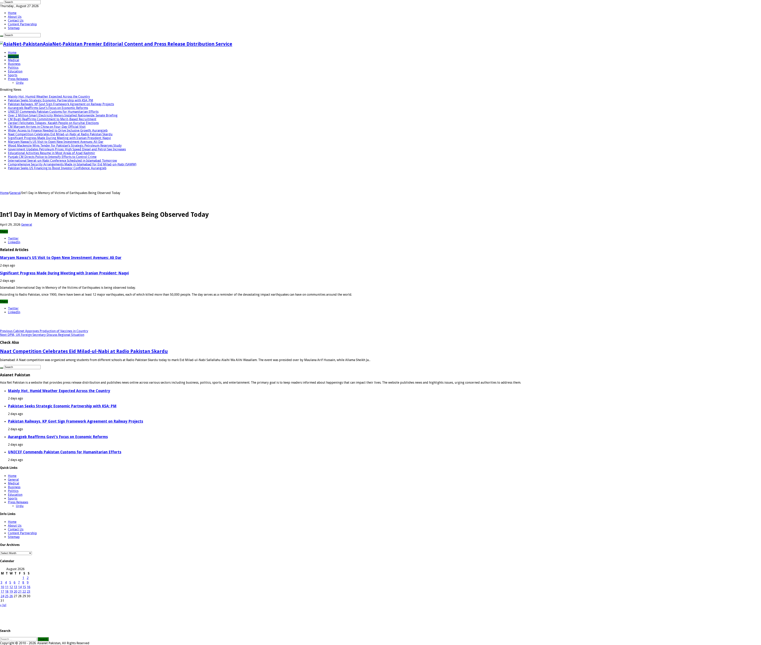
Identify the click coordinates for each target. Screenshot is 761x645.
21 (20, 591)
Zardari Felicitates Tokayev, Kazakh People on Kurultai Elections (53, 123)
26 (11, 596)
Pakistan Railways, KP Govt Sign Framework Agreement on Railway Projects (61, 104)
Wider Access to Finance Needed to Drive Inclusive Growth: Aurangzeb (58, 130)
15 (24, 587)
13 (15, 587)
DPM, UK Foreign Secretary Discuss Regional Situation (42, 335)
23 (28, 591)
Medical (13, 60)
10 (2, 587)
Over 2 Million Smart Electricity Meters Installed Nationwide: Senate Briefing (63, 115)
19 (11, 591)
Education (15, 71)
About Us (14, 17)
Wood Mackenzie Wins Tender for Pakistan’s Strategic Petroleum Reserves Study (65, 145)
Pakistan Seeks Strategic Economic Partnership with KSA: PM (50, 100)
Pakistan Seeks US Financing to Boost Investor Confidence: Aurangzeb (57, 168)
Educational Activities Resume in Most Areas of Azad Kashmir (51, 153)
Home (12, 13)
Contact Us (15, 20)
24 (2, 596)
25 (7, 596)
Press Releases (18, 79)
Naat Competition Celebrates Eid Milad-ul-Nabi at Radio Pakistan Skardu (60, 134)
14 (20, 587)
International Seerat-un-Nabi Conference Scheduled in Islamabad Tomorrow (62, 160)
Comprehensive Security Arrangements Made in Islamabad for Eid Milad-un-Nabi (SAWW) (72, 164)
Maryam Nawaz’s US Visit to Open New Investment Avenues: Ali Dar (55, 142)
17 (2, 591)
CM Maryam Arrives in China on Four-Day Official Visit (47, 127)
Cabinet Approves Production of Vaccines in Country (44, 331)
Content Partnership (22, 24)
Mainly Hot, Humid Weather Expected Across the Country (49, 96)
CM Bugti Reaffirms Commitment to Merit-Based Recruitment (52, 119)
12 (11, 587)
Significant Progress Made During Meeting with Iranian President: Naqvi (59, 138)
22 (24, 591)
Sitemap (14, 28)
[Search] (1, 3)
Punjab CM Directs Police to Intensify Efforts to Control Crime (52, 157)
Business (14, 64)
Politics (13, 68)
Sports (12, 75)
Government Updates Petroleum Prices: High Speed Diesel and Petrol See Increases (67, 149)
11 (7, 587)
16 (28, 587)
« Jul (3, 605)
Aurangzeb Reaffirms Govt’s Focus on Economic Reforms (48, 108)
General (13, 56)
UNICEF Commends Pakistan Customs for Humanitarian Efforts (53, 112)
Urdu (20, 83)
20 (15, 591)
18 (7, 591)
